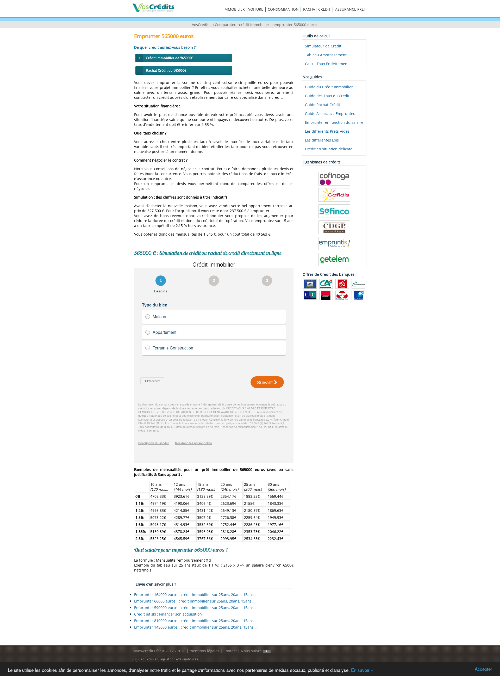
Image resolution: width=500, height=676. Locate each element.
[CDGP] (334, 226)
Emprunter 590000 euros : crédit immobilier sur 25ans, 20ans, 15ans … (196, 607)
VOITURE (255, 9)
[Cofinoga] (334, 178)
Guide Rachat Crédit (322, 104)
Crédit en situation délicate (328, 148)
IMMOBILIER (234, 9)
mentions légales (204, 650)
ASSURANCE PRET (350, 9)
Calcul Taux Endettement (327, 63)
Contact (230, 650)
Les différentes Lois (322, 140)
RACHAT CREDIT (317, 9)
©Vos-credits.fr (146, 650)
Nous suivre (252, 650)
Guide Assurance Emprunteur (331, 113)
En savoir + (362, 670)
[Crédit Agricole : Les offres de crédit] (326, 283)
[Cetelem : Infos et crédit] (334, 259)
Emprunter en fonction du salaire (334, 122)
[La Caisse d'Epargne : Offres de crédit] (342, 283)
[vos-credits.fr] (154, 7)
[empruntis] (334, 243)
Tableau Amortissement (326, 54)
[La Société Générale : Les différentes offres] (326, 294)
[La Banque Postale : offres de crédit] (309, 283)
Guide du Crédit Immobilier (329, 86)
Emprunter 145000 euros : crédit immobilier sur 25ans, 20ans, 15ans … (196, 627)
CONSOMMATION (283, 9)
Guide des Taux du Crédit (327, 95)
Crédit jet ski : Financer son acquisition (168, 614)
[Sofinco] (334, 210)
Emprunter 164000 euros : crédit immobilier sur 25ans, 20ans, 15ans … (196, 594)
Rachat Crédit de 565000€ (166, 70)
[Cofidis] (334, 194)
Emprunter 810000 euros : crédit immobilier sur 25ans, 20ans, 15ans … (196, 620)
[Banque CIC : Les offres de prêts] (309, 294)
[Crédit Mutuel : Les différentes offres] (342, 294)
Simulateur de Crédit (323, 46)
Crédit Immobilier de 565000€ (169, 58)
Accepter (483, 669)
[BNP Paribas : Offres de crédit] (358, 283)
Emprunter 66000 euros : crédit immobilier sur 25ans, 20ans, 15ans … (194, 601)
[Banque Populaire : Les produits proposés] (358, 294)
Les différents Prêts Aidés (327, 131)
